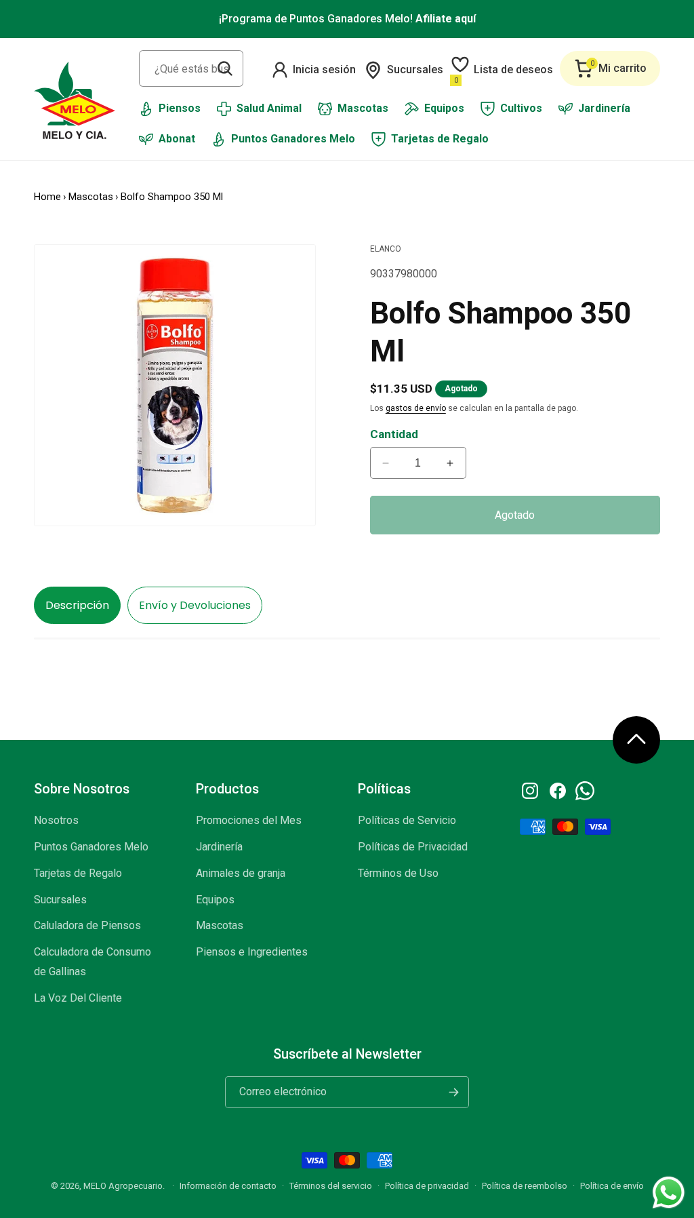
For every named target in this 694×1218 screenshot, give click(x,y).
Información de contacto (228, 1186)
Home (47, 197)
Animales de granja (240, 873)
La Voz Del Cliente (78, 997)
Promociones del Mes (249, 820)
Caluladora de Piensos (87, 925)
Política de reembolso (524, 1186)
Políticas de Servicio (407, 820)
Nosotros (56, 820)
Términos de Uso (398, 873)
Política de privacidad (427, 1186)
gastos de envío (416, 408)
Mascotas (90, 197)
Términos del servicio (330, 1186)
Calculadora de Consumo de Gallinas (92, 961)
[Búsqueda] (225, 68)
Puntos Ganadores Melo (91, 846)
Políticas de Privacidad (413, 846)
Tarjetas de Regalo (78, 873)
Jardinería (219, 846)
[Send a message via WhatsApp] (668, 1192)
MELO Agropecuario (123, 1186)
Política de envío (612, 1186)
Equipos (215, 899)
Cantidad (394, 434)
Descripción (77, 605)
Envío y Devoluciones (195, 605)
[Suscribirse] (453, 1092)
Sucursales (60, 899)
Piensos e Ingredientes (252, 951)
